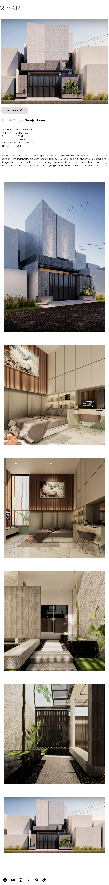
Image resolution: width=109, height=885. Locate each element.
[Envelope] (28, 880)
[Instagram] (20, 880)
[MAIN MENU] (106, 9)
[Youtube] (12, 880)
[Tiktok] (44, 880)
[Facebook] (5, 880)
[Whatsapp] (36, 880)
